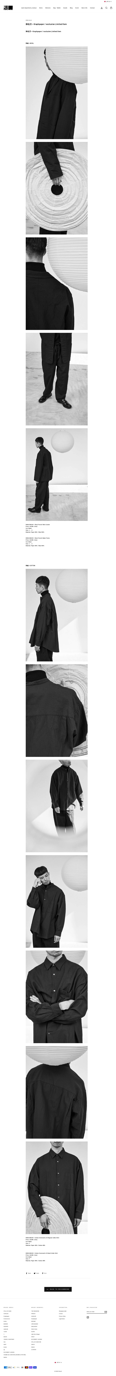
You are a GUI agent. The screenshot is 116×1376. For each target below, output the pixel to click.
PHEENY (33, 1313)
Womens (48, 8)
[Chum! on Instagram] (88, 1317)
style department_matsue (29, 8)
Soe (4, 1341)
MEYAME (33, 1321)
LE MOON (33, 1349)
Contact (92, 8)
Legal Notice (62, 1318)
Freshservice (7, 1318)
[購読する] (106, 1312)
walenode (6, 1329)
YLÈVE (5, 1331)
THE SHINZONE (35, 1311)
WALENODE (34, 1326)
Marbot (5, 1357)
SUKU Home (34, 1329)
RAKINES (6, 1326)
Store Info (84, 8)
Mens (41, 8)
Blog (71, 8)
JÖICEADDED (34, 1323)
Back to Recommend (59, 1289)
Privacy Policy (62, 1316)
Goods (65, 8)
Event (77, 8)
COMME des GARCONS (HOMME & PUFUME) (15, 1354)
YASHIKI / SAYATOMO (9, 1339)
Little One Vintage (35, 1334)
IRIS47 (33, 1336)
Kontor (5, 1321)
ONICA (33, 1344)
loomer (5, 1347)
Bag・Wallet (57, 8)
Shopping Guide (62, 1311)
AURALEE (6, 1313)
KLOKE (33, 1331)
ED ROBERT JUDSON (9, 1352)
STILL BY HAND (7, 1311)
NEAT (5, 1344)
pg (4, 1349)
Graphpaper (6, 1316)
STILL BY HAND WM (36, 1341)
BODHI (5, 1336)
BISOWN (6, 1323)
